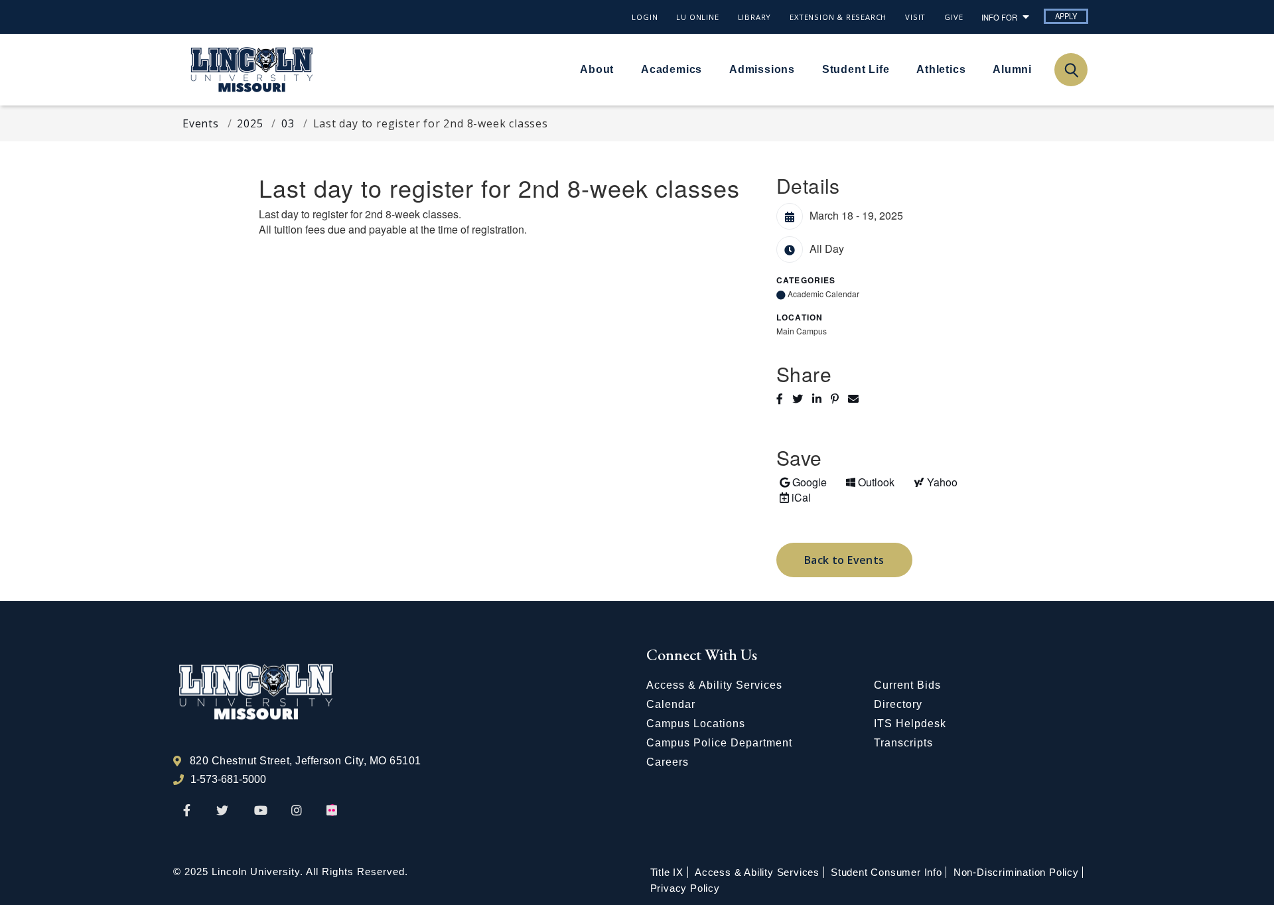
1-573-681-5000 (228, 779)
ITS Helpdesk (910, 723)
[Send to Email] (856, 398)
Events (200, 123)
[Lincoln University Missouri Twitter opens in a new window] (222, 811)
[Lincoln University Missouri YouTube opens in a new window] (260, 811)
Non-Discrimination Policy (1016, 872)
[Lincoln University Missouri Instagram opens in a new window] (297, 811)
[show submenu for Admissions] (803, 69)
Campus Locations (695, 723)
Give (953, 17)
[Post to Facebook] (784, 398)
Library (755, 17)
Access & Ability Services (714, 685)
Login (645, 17)
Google (802, 482)
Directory (898, 704)
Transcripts (903, 742)
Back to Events (844, 560)
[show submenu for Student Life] (897, 69)
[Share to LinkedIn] (821, 398)
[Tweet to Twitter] (802, 398)
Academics (671, 69)
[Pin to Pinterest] (839, 398)
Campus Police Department (719, 742)
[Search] (1070, 69)
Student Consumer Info (886, 872)
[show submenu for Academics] (710, 69)
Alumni (1012, 69)
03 (288, 123)
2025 (250, 123)
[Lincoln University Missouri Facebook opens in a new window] (186, 811)
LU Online (697, 17)
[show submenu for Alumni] (1039, 69)
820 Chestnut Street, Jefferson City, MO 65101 (305, 760)
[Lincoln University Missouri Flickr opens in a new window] (332, 811)
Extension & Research (838, 17)
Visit (915, 17)
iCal (793, 497)
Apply (1066, 16)
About (597, 69)
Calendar (670, 704)
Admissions (762, 69)
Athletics (940, 69)
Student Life (856, 69)
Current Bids (907, 685)
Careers (667, 762)
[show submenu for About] (621, 69)
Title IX (666, 872)
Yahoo (933, 482)
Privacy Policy (685, 888)
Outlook (870, 482)
